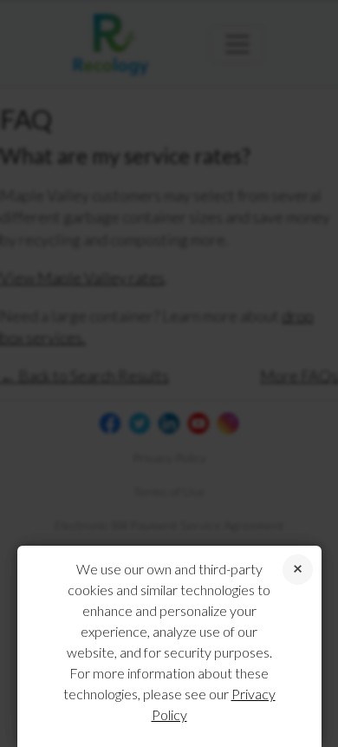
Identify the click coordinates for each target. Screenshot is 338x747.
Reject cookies (298, 569)
